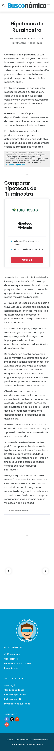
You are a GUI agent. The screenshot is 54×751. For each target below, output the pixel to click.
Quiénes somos (12, 654)
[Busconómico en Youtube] (6, 724)
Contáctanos (11, 658)
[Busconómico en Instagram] (17, 719)
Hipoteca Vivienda (25, 225)
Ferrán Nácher (22, 510)
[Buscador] (3, 6)
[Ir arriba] (47, 746)
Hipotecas (36, 43)
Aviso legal (9, 685)
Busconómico (18, 38)
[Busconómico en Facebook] (6, 719)
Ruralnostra (19, 43)
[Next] (45, 571)
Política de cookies (13, 699)
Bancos (35, 38)
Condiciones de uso (14, 690)
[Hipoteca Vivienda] (25, 209)
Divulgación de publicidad (15, 164)
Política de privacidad (15, 694)
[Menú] (48, 6)
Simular (27, 260)
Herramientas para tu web (17, 663)
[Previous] (9, 571)
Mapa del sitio (11, 668)
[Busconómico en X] (12, 719)
